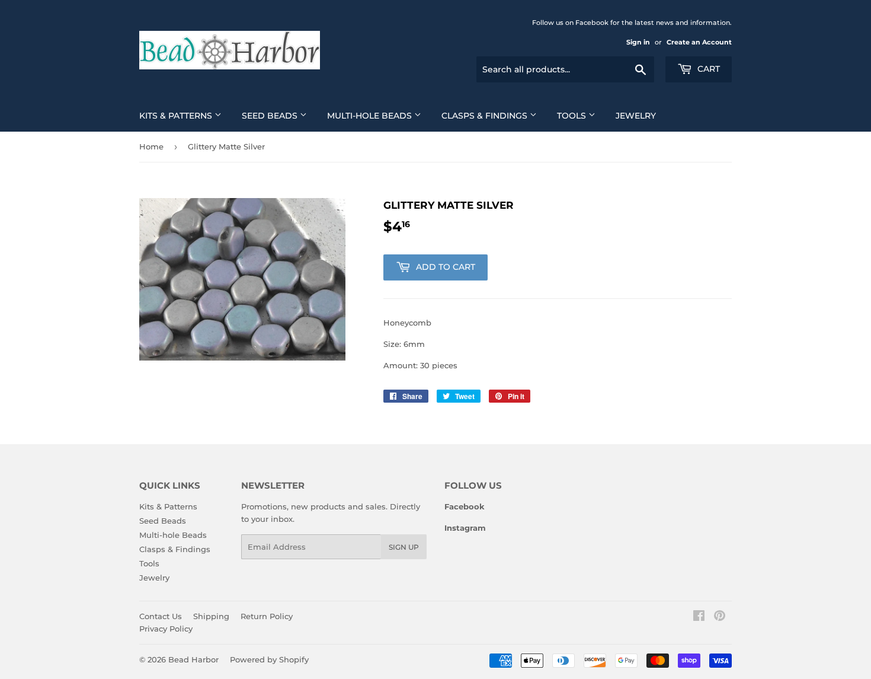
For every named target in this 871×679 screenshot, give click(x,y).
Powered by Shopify (269, 659)
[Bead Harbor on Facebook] (699, 617)
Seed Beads (271, 115)
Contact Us (160, 616)
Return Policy (267, 616)
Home (151, 146)
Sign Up (404, 547)
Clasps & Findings (485, 115)
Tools (572, 115)
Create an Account (699, 42)
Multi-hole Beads (370, 115)
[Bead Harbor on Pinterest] (719, 617)
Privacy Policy (166, 628)
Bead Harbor (193, 659)
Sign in (638, 42)
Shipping (211, 616)
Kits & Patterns (176, 115)
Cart (707, 68)
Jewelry (636, 115)
